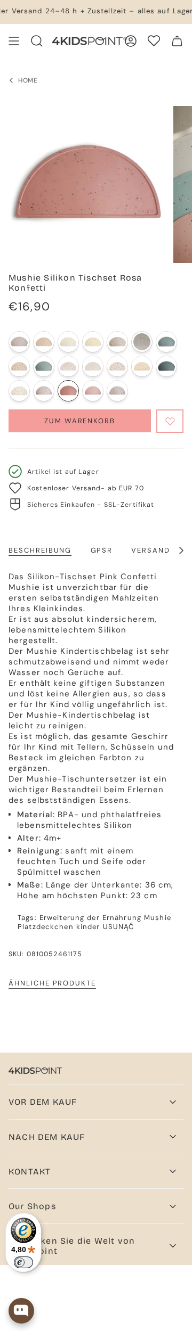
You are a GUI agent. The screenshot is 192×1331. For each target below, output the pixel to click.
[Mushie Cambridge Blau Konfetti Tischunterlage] (166, 341)
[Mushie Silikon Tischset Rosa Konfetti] (68, 390)
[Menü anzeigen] (14, 41)
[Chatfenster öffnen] (21, 1311)
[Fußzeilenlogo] (35, 1070)
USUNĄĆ (118, 926)
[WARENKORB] (177, 41)
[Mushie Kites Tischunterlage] (68, 341)
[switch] (23, 1262)
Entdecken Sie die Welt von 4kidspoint (72, 1246)
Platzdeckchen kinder (59, 926)
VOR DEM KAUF (43, 1102)
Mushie (157, 917)
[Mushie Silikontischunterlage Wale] (117, 366)
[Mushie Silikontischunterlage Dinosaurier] (117, 390)
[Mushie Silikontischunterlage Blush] (92, 390)
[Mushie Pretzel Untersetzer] (92, 341)
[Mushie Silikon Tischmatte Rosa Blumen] (68, 366)
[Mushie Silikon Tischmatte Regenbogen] (43, 390)
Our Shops (32, 1206)
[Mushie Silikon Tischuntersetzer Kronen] (92, 366)
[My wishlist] (154, 40)
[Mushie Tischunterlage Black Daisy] (142, 366)
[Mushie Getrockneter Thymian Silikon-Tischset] (166, 366)
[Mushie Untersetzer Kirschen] (117, 341)
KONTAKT (30, 1171)
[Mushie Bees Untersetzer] (43, 341)
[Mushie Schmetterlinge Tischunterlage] (19, 366)
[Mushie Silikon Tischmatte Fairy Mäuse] (19, 390)
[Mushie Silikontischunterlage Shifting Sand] (19, 341)
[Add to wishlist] (169, 421)
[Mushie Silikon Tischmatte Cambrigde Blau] (43, 366)
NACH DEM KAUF (47, 1137)
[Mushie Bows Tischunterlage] (142, 341)
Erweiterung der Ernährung (90, 917)
